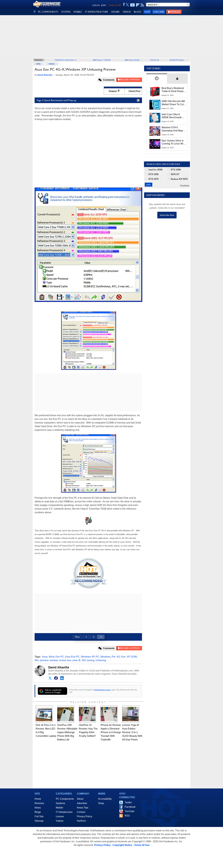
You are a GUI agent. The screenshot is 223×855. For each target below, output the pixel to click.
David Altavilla (58, 667)
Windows (105, 656)
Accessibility (105, 799)
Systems (60, 803)
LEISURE (115, 11)
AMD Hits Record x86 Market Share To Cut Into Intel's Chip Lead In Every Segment (173, 103)
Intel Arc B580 (155, 169)
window (54, 660)
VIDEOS (127, 11)
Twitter (128, 802)
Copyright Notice (122, 845)
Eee (123, 656)
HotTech (81, 821)
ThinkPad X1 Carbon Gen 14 (65, 60)
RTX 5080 (175, 169)
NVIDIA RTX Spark (177, 60)
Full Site (39, 816)
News (38, 807)
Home (38, 799)
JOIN (103, 5)
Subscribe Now (167, 215)
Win (37, 660)
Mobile (52, 64)
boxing (90, 660)
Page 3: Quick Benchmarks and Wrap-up (56, 100)
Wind (51, 656)
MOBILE (78, 11)
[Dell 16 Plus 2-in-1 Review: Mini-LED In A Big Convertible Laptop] (44, 714)
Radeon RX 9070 (179, 178)
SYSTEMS (66, 11)
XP (128, 656)
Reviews (39, 803)
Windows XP (88, 656)
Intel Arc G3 (154, 60)
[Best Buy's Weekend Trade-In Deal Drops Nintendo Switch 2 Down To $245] (154, 91)
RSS (127, 815)
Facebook (130, 807)
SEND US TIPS (115, 5)
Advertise (82, 803)
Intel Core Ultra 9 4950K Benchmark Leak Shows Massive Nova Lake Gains (173, 116)
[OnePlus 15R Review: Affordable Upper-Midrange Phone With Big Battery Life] (65, 714)
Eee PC (60, 656)
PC (97, 656)
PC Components (65, 799)
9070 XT (174, 174)
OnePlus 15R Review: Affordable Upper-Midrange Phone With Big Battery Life (67, 732)
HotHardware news (102, 690)
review (62, 660)
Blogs (38, 812)
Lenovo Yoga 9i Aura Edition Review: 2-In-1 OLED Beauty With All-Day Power (132, 732)
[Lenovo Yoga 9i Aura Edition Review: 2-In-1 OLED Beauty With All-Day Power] (130, 714)
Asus (44, 656)
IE (79, 660)
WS (84, 660)
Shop (147, 11)
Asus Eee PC (72, 656)
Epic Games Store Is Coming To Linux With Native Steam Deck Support (173, 142)
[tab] (156, 79)
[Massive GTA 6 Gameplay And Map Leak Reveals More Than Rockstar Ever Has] (154, 131)
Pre (113, 656)
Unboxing (101, 660)
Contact (81, 812)
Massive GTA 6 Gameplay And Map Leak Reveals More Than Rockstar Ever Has (172, 129)
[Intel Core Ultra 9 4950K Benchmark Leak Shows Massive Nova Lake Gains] (154, 118)
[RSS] (142, 5)
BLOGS (137, 11)
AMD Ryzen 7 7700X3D (101, 60)
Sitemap (39, 821)
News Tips (82, 807)
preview (44, 660)
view (74, 660)
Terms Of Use (142, 845)
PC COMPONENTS (48, 11)
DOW (134, 656)
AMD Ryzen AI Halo (132, 60)
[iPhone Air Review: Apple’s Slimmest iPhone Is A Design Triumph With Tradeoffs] (109, 714)
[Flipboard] (137, 5)
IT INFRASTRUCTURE (96, 11)
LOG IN (96, 5)
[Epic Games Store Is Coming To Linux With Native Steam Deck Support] (154, 144)
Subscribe (158, 11)
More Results (184, 185)
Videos (59, 821)
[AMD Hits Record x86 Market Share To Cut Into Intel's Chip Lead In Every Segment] (154, 104)
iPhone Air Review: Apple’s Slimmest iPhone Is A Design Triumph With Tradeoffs (111, 732)
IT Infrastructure (64, 812)
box (69, 660)
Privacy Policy (84, 816)
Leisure (60, 816)
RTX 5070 (153, 178)
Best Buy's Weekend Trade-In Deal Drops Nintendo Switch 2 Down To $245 (173, 90)
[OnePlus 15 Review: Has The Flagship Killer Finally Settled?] (87, 714)
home (38, 64)
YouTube (129, 811)
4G (118, 656)
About (80, 799)
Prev (77, 636)
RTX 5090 (153, 174)
